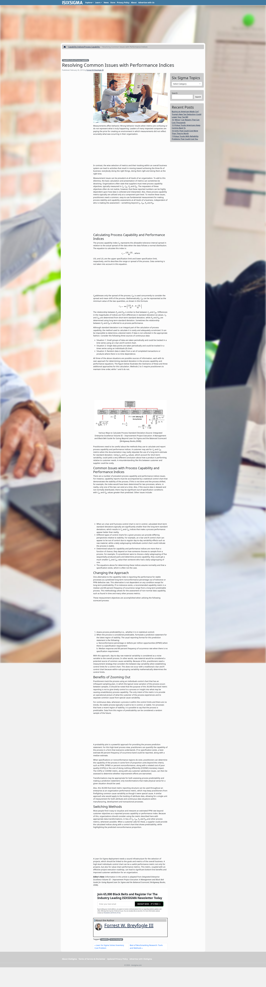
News (106, 2)
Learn (97, 2)
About (134, 2)
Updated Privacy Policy (117, 959)
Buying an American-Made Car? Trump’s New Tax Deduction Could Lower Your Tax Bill (186, 114)
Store (112, 2)
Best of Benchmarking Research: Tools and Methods (146, 946)
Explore (88, 2)
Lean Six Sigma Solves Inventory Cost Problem (109, 946)
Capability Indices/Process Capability (84, 47)
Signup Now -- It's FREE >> (149, 904)
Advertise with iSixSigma (140, 959)
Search (175, 93)
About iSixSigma (69, 959)
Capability (104, 939)
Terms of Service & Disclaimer (92, 959)
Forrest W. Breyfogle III (94, 70)
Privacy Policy (123, 2)
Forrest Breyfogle (116, 939)
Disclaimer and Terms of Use (112, 913)
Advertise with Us (146, 2)
